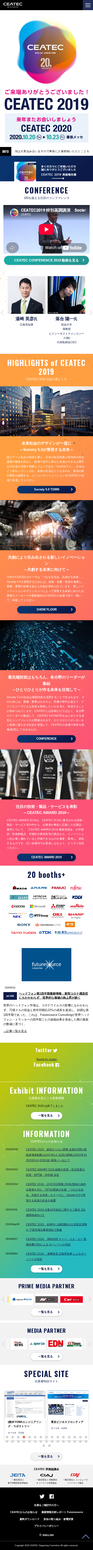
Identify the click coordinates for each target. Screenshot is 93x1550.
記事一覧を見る (16, 1031)
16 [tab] (7, 1441)
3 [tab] (18, 1437)
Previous (2, 312)
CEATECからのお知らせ (23, 1512)
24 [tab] (52, 1441)
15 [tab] (86, 1437)
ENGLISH (48, 1535)
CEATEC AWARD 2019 (46, 857)
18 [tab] (18, 1441)
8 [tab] (46, 1437)
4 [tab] (24, 1437)
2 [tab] (13, 1437)
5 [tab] (29, 1437)
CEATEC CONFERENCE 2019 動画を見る (46, 260)
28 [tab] (75, 1441)
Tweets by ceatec (46, 1059)
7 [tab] (41, 1437)
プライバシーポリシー (46, 1525)
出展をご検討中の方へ (46, 1505)
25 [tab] (58, 1441)
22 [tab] (41, 1441)
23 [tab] (46, 1441)
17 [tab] (13, 1441)
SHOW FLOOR (47, 609)
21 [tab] (35, 1441)
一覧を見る (45, 1115)
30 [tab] (86, 1441)
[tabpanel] (25, 1415)
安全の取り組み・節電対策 (58, 1519)
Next (90, 312)
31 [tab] (44, 1446)
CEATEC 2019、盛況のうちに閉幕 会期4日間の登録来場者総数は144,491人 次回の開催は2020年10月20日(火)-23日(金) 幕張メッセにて (56, 1155)
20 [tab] (29, 1441)
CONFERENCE (46, 738)
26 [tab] (63, 1441)
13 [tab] (75, 1437)
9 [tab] (52, 1437)
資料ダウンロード (30, 1519)
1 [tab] (7, 1437)
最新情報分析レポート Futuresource (62, 1512)
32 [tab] (49, 1446)
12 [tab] (69, 1437)
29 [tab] (80, 1441)
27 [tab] (69, 1441)
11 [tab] (63, 1437)
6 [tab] (35, 1437)
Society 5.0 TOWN (46, 489)
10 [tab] (58, 1437)
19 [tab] (24, 1441)
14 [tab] (80, 1437)
